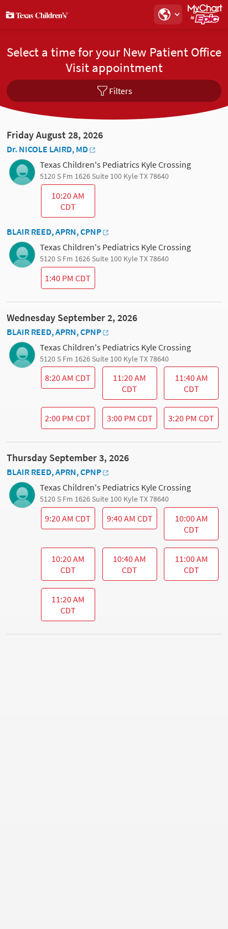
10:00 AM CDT (187, 526)
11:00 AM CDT (187, 567)
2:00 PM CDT (67, 420)
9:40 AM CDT (129, 521)
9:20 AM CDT (67, 521)
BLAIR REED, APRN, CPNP (54, 231)
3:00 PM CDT (129, 420)
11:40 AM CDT (188, 386)
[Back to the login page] (38, 14)
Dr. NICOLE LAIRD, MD (47, 148)
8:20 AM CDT (67, 380)
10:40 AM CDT (125, 567)
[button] (168, 14)
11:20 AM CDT (126, 386)
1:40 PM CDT (67, 280)
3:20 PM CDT (191, 420)
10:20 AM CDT (64, 204)
